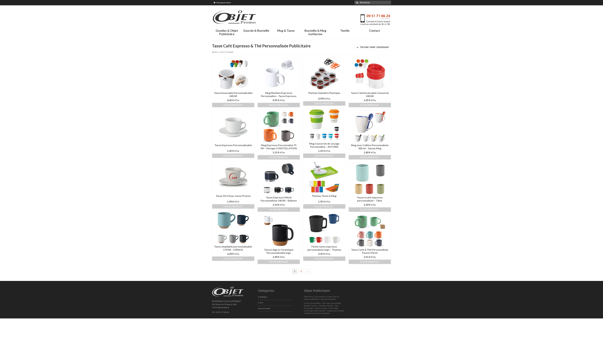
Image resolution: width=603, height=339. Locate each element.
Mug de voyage (321, 308)
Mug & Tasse (286, 30)
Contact (374, 30)
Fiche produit (233, 104)
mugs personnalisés (328, 299)
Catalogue (262, 297)
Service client (264, 308)
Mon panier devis (224, 2)
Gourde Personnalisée (312, 303)
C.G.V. (260, 303)
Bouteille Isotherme (326, 306)
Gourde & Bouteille (256, 30)
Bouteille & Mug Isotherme (315, 32)
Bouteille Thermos (311, 306)
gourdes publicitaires (312, 299)
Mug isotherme (319, 311)
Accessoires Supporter (321, 313)
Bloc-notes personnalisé (332, 303)
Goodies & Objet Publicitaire (227, 32)
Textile (345, 30)
